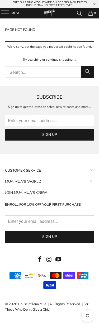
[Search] (79, 13)
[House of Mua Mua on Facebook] (40, 259)
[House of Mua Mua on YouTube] (58, 259)
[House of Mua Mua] (49, 13)
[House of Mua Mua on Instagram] (49, 259)
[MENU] (2, 13)
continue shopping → (61, 59)
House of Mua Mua (32, 304)
